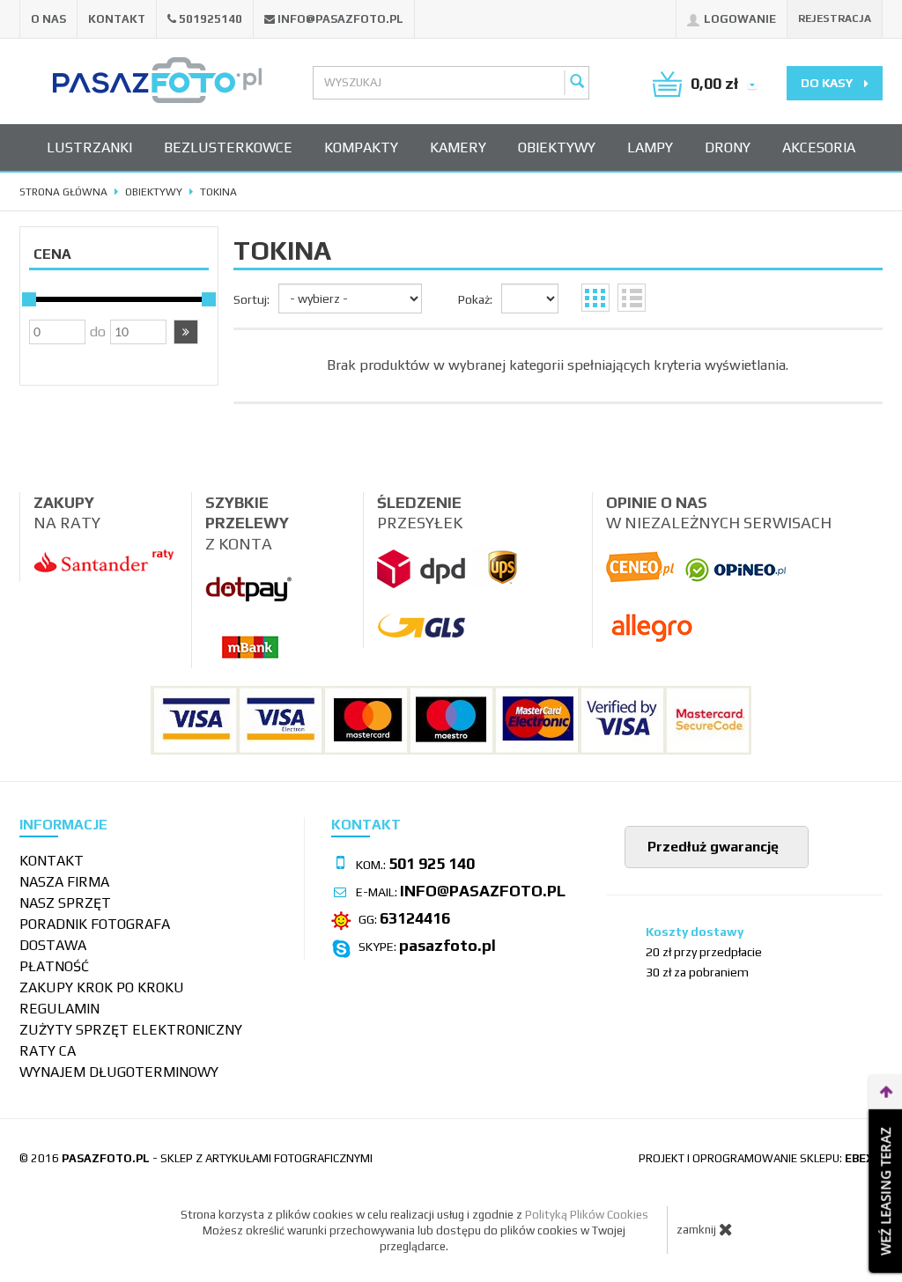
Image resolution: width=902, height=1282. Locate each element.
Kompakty (361, 147)
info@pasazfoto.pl (340, 19)
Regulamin (59, 1008)
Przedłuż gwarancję (711, 846)
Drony (727, 147)
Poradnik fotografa (94, 924)
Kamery (458, 147)
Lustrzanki (89, 147)
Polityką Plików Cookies (586, 1214)
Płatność (54, 966)
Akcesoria (818, 147)
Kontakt (116, 19)
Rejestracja (834, 18)
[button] (186, 332)
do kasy (828, 83)
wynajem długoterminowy (118, 1072)
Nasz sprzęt (65, 903)
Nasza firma (64, 881)
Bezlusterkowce (228, 147)
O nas (48, 19)
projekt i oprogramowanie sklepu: (761, 1158)
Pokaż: (475, 299)
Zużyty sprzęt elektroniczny (130, 1029)
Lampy (650, 147)
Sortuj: (251, 299)
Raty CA (47, 1051)
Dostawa (52, 945)
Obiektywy (556, 147)
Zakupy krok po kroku (101, 987)
